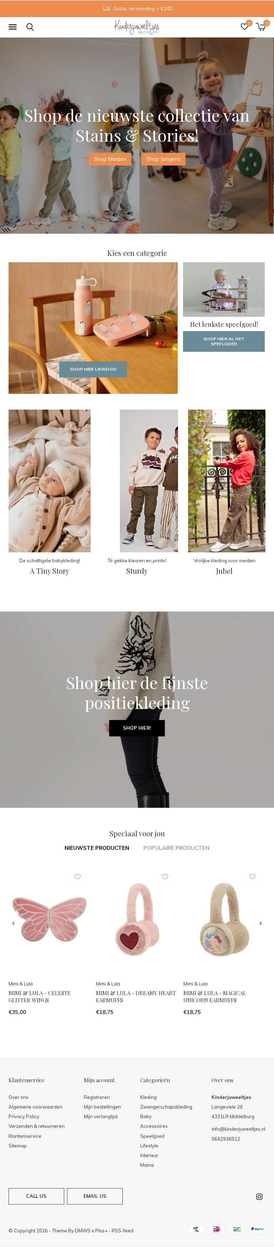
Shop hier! (137, 728)
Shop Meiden (110, 159)
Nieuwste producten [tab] (97, 848)
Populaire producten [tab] (176, 848)
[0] (260, 27)
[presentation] (13, 923)
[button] (14, 27)
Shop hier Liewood (93, 369)
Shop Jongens (163, 159)
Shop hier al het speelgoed (223, 341)
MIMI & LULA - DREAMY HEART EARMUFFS (136, 996)
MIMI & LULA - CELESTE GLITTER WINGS (40, 996)
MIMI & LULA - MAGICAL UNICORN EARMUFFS (214, 996)
